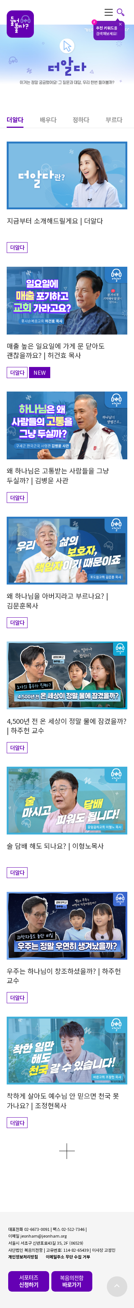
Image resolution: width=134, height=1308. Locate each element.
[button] (23, 121)
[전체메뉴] (114, 12)
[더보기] (66, 1151)
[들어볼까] (20, 24)
